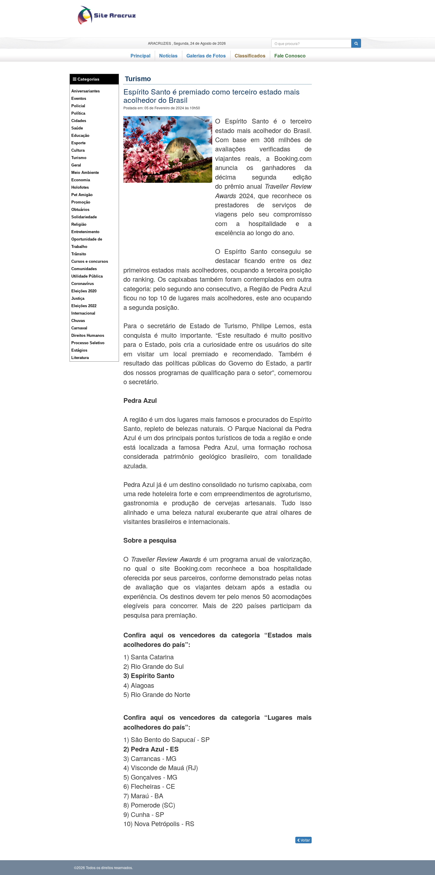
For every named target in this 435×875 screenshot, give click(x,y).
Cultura (78, 150)
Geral (76, 165)
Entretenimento (85, 232)
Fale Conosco (290, 55)
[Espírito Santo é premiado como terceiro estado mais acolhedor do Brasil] (167, 148)
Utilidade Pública (87, 276)
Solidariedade (84, 217)
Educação (80, 135)
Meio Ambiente (85, 172)
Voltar (305, 839)
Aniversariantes (85, 91)
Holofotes (80, 187)
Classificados (250, 55)
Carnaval (79, 328)
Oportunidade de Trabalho (86, 243)
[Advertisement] (255, 18)
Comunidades (84, 269)
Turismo (78, 158)
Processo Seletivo (87, 343)
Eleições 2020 (83, 291)
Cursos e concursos (89, 261)
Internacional (83, 313)
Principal (140, 55)
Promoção (80, 202)
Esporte (78, 143)
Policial (78, 106)
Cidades (78, 120)
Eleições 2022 (83, 306)
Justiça (77, 298)
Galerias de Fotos (206, 55)
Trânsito (78, 254)
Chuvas (78, 320)
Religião (78, 224)
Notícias (168, 55)
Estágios (79, 350)
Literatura (80, 357)
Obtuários (80, 209)
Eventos (78, 98)
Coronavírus (82, 283)
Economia (80, 180)
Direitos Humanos (87, 335)
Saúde (77, 128)
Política (78, 113)
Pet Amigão (82, 195)
